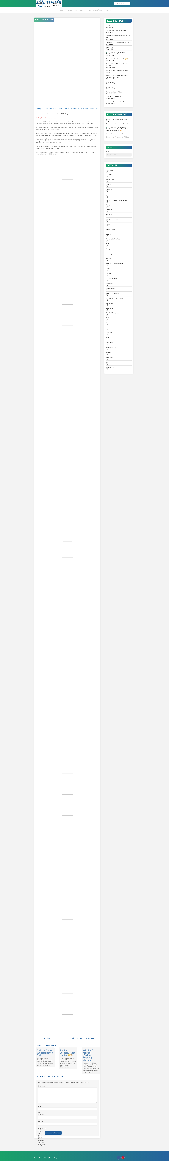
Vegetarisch (109, 342)
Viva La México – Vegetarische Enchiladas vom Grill (116, 53)
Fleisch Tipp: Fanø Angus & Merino (81, 1038)
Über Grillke (109, 189)
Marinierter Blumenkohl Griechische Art (117, 102)
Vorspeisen (109, 357)
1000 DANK (109, 87)
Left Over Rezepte (111, 278)
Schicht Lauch (110, 26)
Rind (107, 318)
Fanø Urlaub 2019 (44, 19)
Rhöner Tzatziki (111, 47)
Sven (107, 134)
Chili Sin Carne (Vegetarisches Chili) (45, 1053)
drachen (73, 108)
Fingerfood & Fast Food (113, 239)
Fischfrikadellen (44, 1038)
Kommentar (41, 1086)
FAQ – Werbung (79, 10)
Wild (107, 362)
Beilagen (108, 224)
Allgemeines (48, 108)
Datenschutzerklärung (94, 10)
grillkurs (87, 108)
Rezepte (108, 205)
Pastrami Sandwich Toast (122, 124)
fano (78, 108)
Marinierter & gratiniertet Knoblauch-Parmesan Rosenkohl (117, 76)
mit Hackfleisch (110, 288)
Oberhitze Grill (110, 303)
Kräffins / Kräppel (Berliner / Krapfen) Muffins (88, 1055)
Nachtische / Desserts (112, 293)
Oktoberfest (109, 308)
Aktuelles (109, 174)
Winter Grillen (110, 367)
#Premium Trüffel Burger (118, 134)
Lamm (108, 268)
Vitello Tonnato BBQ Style (113, 97)
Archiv (108, 152)
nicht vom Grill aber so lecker (114, 298)
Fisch (107, 244)
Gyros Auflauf (110, 82)
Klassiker (108, 258)
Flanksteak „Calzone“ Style (114, 92)
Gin (107, 195)
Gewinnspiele (110, 179)
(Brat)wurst (109, 209)
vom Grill (108, 352)
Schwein (108, 323)
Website (40, 1121)
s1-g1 (39, 108)
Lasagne (108, 273)
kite (37, 110)
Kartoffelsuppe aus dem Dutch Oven (117, 70)
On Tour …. (109, 184)
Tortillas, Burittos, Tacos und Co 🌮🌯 (67, 1053)
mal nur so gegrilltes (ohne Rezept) (116, 200)
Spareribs (109, 332)
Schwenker (109, 119)
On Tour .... (56, 108)
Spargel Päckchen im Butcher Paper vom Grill (118, 36)
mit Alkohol (109, 283)
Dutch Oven (109, 234)
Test (107, 337)
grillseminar (93, 108)
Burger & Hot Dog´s (111, 229)
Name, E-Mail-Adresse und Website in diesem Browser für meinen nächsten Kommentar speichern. (41, 1137)
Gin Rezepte (109, 254)
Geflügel (108, 249)
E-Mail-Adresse (41, 1113)
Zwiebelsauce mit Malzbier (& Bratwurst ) (118, 42)
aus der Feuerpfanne (112, 219)
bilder (61, 108)
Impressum (108, 10)
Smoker (108, 328)
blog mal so (67, 108)
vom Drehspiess (111, 347)
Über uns (69, 10)
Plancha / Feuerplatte (112, 313)
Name (40, 1106)
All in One (109, 214)
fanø (82, 108)
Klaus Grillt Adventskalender (114, 263)
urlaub (41, 110)
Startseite (61, 10)
